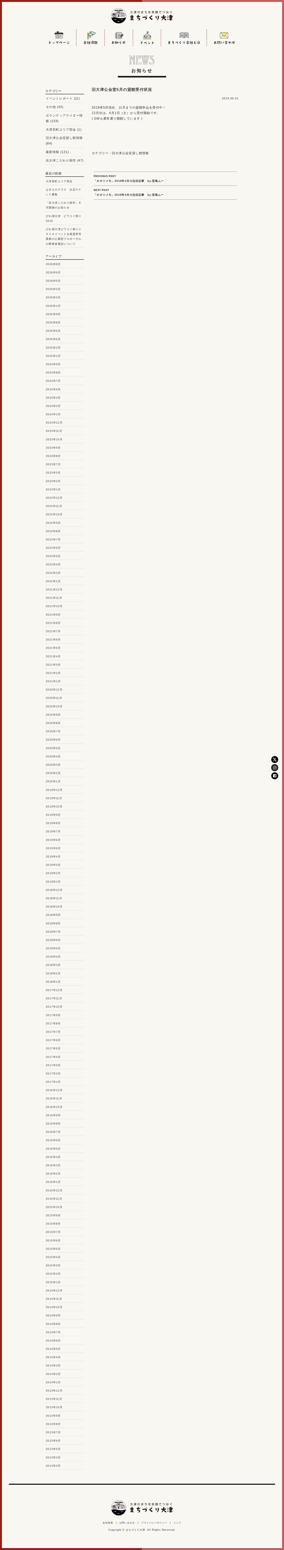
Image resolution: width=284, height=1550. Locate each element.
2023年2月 (53, 481)
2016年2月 (53, 1173)
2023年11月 (54, 430)
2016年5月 (53, 1148)
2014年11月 (54, 1298)
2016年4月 (53, 1157)
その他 (51, 107)
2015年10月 (54, 1207)
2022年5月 (53, 556)
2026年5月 (53, 280)
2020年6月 (53, 739)
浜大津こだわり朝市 (61, 160)
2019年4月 (53, 856)
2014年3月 (53, 1365)
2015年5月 (53, 1248)
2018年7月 (53, 931)
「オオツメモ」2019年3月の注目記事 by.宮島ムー (129, 178)
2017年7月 (53, 1031)
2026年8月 (53, 264)
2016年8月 (53, 1123)
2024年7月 (53, 380)
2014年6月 (53, 1340)
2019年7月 (53, 831)
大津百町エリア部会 (61, 129)
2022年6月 (53, 547)
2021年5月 (53, 647)
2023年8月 (53, 456)
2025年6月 (53, 330)
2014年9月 (53, 1315)
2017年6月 (53, 1040)
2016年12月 (54, 1090)
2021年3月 (53, 664)
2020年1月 (53, 781)
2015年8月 (53, 1223)
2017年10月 (54, 1006)
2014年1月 (53, 1382)
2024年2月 (53, 405)
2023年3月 (53, 472)
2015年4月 (53, 1257)
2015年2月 (53, 1273)
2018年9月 (53, 914)
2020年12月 (54, 689)
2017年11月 (54, 998)
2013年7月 (53, 1432)
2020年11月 (54, 697)
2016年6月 (53, 1140)
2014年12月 (54, 1290)
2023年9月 (53, 447)
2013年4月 (53, 1457)
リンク (177, 1523)
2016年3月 (53, 1165)
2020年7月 (53, 731)
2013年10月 (54, 1407)
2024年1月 (53, 414)
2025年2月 (53, 347)
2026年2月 (53, 297)
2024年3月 (53, 397)
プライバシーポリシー (154, 1523)
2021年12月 (54, 589)
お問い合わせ (127, 1523)
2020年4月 (53, 756)
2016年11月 (54, 1098)
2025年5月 (53, 339)
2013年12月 (54, 1390)
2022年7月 (53, 539)
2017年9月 (53, 1015)
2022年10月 (54, 514)
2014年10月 (54, 1307)
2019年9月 (53, 814)
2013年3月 (53, 1465)
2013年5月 (53, 1448)
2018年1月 (53, 981)
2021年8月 (53, 622)
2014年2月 (53, 1374)
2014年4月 (53, 1357)
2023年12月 (54, 422)
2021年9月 (53, 614)
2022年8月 (53, 531)
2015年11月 (54, 1198)
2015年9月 (53, 1215)
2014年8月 (53, 1323)
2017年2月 (53, 1073)
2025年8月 (53, 322)
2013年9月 (53, 1415)
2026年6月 (53, 272)
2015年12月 (54, 1190)
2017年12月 (54, 990)
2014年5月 (53, 1348)
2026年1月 (53, 305)
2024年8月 (53, 372)
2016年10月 (54, 1106)
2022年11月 (54, 506)
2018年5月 (53, 948)
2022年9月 (53, 522)
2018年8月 (53, 923)
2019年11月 (54, 798)
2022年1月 (53, 581)
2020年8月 (53, 723)
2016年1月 (53, 1181)
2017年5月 (53, 1048)
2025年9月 (53, 314)
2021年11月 (54, 597)
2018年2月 (53, 973)
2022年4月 (53, 564)
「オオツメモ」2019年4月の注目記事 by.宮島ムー (129, 192)
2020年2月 (53, 773)
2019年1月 (53, 881)
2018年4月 (53, 956)
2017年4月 (53, 1056)
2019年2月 (53, 873)
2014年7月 (53, 1332)
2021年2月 (53, 673)
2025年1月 (53, 355)
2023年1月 (53, 489)
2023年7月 (53, 464)
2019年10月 (54, 806)
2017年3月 (53, 1065)
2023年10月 (54, 439)
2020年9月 (53, 714)
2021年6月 (53, 639)
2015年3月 (53, 1265)
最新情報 (52, 152)
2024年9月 (53, 364)
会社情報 (108, 1523)
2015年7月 (53, 1232)
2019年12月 (54, 789)
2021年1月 (53, 681)
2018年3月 (53, 964)
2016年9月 (53, 1115)
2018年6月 (53, 940)
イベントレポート (59, 98)
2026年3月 (53, 289)
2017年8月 (53, 1023)
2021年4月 (53, 656)
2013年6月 (53, 1440)
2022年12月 (54, 497)
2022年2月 (53, 572)
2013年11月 (54, 1398)
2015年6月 (53, 1240)
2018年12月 (54, 890)
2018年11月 (54, 898)
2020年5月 (53, 748)
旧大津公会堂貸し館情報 (130, 153)
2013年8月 (53, 1424)
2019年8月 (53, 823)
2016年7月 (53, 1131)
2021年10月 (54, 606)
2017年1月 (53, 1081)
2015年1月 (53, 1282)
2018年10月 (54, 906)
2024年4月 (53, 389)
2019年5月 (53, 848)
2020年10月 (54, 706)
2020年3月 (53, 764)
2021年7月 (53, 631)
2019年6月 (53, 839)
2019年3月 (53, 864)
